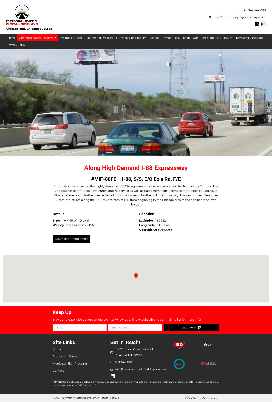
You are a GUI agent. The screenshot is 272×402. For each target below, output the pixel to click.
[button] (257, 24)
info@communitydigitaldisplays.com (240, 17)
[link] (11, 38)
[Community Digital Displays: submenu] (55, 38)
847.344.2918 (257, 10)
